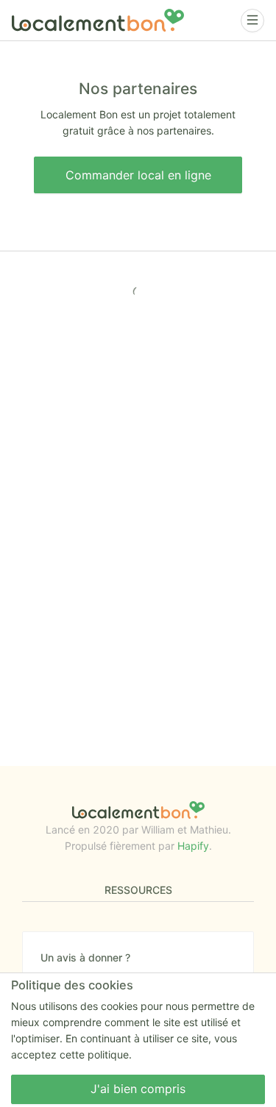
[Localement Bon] (98, 20)
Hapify (193, 845)
